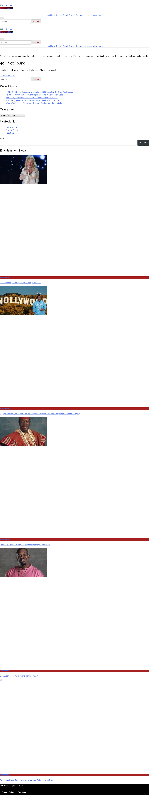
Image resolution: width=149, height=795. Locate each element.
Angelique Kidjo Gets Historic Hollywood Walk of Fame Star (26, 780)
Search (3, 138)
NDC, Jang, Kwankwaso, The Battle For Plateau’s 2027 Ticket (32, 100)
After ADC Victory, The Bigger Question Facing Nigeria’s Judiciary (35, 103)
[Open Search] (2, 18)
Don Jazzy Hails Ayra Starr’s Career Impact (19, 676)
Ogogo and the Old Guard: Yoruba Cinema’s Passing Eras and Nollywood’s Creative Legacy (40, 414)
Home (47, 15)
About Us (10, 133)
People (66, 15)
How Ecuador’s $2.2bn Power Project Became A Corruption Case (34, 95)
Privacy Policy (12, 130)
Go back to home (7, 76)
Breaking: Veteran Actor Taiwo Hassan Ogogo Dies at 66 (25, 545)
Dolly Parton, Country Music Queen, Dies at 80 (20, 283)
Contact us (99, 15)
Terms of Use (11, 127)
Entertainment (5, 277)
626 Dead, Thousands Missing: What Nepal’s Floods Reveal (32, 97)
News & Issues (56, 15)
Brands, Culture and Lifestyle (81, 15)
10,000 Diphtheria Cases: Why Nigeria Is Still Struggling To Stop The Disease (39, 92)
